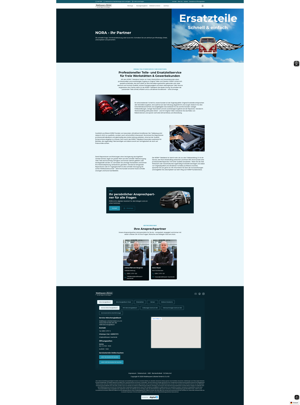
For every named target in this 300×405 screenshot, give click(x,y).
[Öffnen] (202, 6)
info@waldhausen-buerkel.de (108, 337)
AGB (149, 373)
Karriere (186, 1)
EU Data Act (167, 373)
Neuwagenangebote (142, 6)
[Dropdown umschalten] (161, 5)
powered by (145, 397)
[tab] (105, 302)
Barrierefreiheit (157, 373)
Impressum (132, 373)
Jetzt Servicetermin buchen (109, 357)
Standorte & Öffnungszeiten (197, 1)
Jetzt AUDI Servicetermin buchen (111, 362)
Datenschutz (142, 373)
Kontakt (174, 1)
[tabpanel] (150, 336)
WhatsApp (129, 208)
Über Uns (180, 1)
